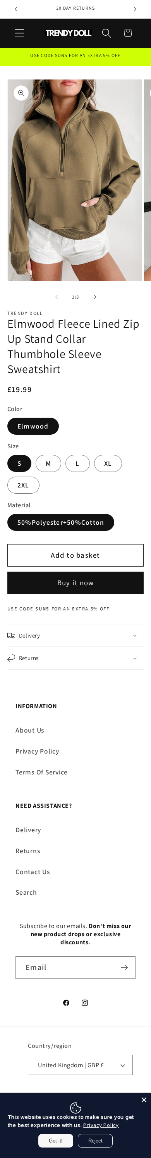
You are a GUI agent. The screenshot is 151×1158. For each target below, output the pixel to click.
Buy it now (75, 582)
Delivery (28, 829)
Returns (27, 850)
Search (26, 892)
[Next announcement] (135, 9)
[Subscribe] (124, 967)
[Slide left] (56, 297)
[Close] (144, 1100)
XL (108, 463)
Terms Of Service (41, 771)
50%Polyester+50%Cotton (61, 522)
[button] (19, 33)
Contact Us (32, 871)
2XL (23, 484)
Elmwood (33, 426)
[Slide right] (94, 297)
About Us (29, 730)
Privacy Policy (37, 751)
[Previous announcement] (15, 9)
